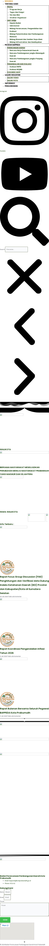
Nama (2, 892)
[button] (24, 222)
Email (2, 897)
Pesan (2, 901)
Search (2, 249)
